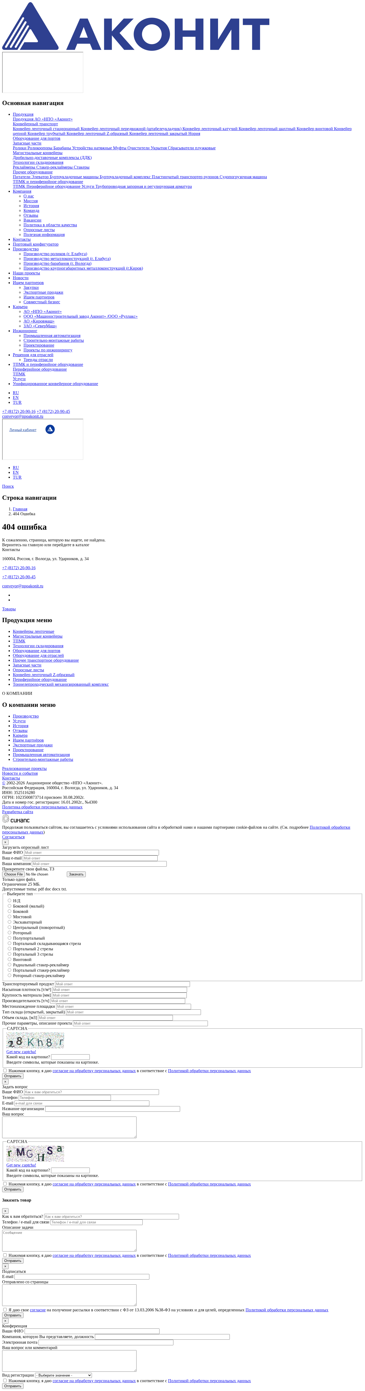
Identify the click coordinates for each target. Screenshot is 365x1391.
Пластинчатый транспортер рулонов (186, 177)
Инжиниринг (25, 330)
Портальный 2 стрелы (33, 949)
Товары (9, 609)
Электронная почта (19, 1342)
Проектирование (39, 345)
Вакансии (32, 220)
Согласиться (13, 837)
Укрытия (159, 148)
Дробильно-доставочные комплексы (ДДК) (52, 157)
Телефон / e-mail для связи (25, 1222)
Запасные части (27, 143)
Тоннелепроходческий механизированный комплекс (61, 684)
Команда (31, 210)
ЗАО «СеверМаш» (40, 326)
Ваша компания (16, 863)
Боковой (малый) (28, 906)
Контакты (22, 239)
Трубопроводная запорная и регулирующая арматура (143, 186)
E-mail (7, 1103)
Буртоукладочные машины (75, 177)
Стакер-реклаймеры (55, 167)
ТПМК (19, 186)
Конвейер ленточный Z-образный (98, 133)
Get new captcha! (21, 1051)
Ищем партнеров (28, 282)
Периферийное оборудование (53, 186)
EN (16, 397)
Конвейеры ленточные (33, 631)
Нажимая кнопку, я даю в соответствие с (130, 1070)
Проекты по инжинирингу (48, 350)
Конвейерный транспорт (35, 124)
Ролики (20, 148)
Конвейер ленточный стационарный (47, 128)
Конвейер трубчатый (47, 133)
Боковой (20, 911)
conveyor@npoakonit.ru (22, 416)
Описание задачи (17, 1227)
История (31, 205)
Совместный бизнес (42, 302)
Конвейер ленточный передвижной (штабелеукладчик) (132, 128)
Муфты (120, 148)
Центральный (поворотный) (39, 927)
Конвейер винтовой (315, 128)
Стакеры (82, 167)
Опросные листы (39, 229)
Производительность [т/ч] (25, 1000)
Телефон (10, 1097)
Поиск (8, 486)
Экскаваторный (27, 922)
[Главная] (135, 49)
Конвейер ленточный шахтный (268, 128)
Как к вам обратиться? (22, 1216)
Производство (26, 249)
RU (16, 392)
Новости (21, 278)
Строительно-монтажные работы (54, 340)
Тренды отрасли (38, 359)
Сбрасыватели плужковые (192, 148)
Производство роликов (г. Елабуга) (55, 253)
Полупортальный (29, 938)
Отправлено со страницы (25, 1282)
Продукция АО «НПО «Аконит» (43, 119)
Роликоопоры (40, 148)
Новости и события (20, 773)
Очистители (139, 148)
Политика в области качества (50, 225)
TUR (17, 402)
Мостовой (22, 917)
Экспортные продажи (43, 292)
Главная (20, 509)
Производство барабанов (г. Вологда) (57, 263)
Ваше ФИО (12, 852)
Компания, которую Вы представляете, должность (48, 1336)
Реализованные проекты (24, 768)
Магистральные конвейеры (38, 152)
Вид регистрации (18, 1375)
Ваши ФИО (13, 1331)
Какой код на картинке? (28, 1057)
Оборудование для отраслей (38, 655)
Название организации (23, 1108)
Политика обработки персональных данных (42, 807)
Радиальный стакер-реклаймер (41, 965)
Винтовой (22, 959)
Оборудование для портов (36, 138)
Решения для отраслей (33, 354)
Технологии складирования (38, 162)
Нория (194, 133)
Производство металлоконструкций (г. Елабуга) (67, 258)
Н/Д (16, 900)
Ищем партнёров (28, 740)
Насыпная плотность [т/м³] (26, 989)
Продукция (23, 114)
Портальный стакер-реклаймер (41, 970)
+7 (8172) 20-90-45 (53, 411)
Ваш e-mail (12, 858)
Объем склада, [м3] (19, 1017)
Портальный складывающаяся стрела (47, 943)
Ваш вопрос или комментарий (29, 1347)
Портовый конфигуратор (36, 244)
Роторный (22, 933)
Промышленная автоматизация (52, 335)
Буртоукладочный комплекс (126, 177)
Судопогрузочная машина (243, 177)
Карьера (20, 306)
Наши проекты (26, 273)
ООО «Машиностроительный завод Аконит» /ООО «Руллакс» (81, 316)
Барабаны (62, 148)
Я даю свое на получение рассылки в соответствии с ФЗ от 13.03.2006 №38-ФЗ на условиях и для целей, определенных (168, 1310)
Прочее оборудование (33, 172)
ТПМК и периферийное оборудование (48, 181)
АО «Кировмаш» (39, 321)
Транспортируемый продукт (28, 984)
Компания (22, 191)
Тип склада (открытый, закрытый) (33, 1012)
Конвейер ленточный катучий (211, 128)
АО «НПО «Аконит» (43, 311)
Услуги (88, 186)
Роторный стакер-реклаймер (39, 975)
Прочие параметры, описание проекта (37, 1023)
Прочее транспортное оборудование (46, 660)
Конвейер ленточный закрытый (158, 133)
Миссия (31, 201)
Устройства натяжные (92, 148)
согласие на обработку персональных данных (94, 1070)
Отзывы (31, 215)
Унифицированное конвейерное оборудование (55, 383)
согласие (38, 1310)
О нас (29, 196)
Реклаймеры (24, 167)
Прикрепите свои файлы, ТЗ (28, 869)
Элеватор (41, 177)
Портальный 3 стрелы (33, 954)
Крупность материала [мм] (26, 995)
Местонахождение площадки (28, 1006)
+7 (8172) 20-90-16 (19, 411)
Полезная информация (44, 234)
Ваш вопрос (13, 1114)
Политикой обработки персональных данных (209, 1070)
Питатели (22, 177)
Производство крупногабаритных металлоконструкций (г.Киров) (83, 268)
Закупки (31, 287)
